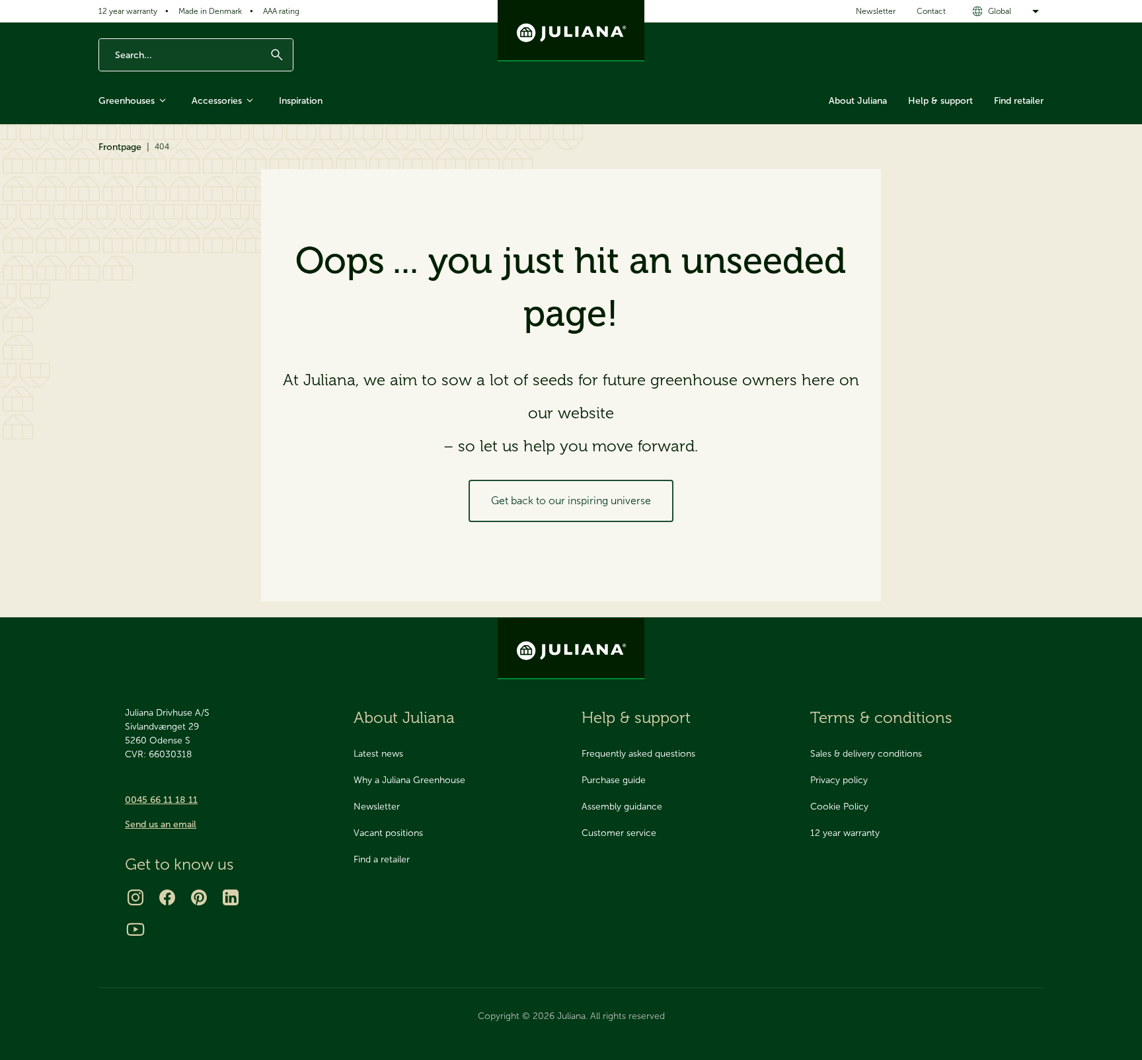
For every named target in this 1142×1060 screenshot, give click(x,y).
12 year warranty (127, 11)
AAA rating (281, 11)
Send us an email (160, 824)
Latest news (378, 753)
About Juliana (858, 100)
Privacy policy (839, 780)
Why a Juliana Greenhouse (409, 780)
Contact (931, 11)
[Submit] (277, 55)
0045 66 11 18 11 (161, 800)
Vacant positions (388, 833)
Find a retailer (382, 859)
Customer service (619, 833)
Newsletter (875, 11)
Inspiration (301, 100)
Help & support (940, 100)
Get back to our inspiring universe (571, 500)
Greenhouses (126, 100)
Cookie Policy (839, 806)
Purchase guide (614, 780)
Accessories (217, 100)
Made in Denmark (210, 11)
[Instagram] (135, 897)
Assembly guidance (622, 806)
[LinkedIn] (230, 897)
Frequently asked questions (638, 753)
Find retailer (1019, 100)
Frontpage (119, 147)
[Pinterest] (198, 897)
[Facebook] (167, 897)
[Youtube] (135, 929)
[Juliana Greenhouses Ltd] (571, 30)
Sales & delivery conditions (866, 753)
